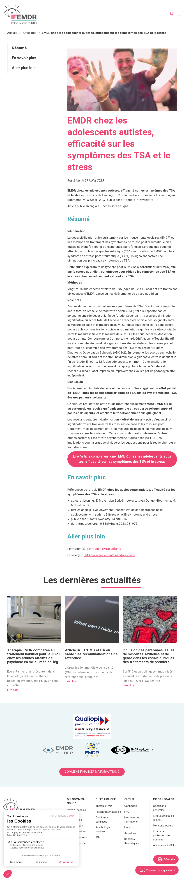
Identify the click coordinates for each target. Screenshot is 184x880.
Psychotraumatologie (108, 811)
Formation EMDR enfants (104, 548)
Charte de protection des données (161, 835)
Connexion (130, 806)
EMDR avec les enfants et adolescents (109, 555)
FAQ (126, 811)
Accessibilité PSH (163, 845)
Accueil (12, 33)
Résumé (19, 48)
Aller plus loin (24, 68)
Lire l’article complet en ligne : (122, 459)
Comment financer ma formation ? (92, 771)
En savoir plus (24, 58)
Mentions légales (163, 825)
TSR (98, 837)
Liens (127, 827)
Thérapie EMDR (104, 806)
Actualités (29, 33)
